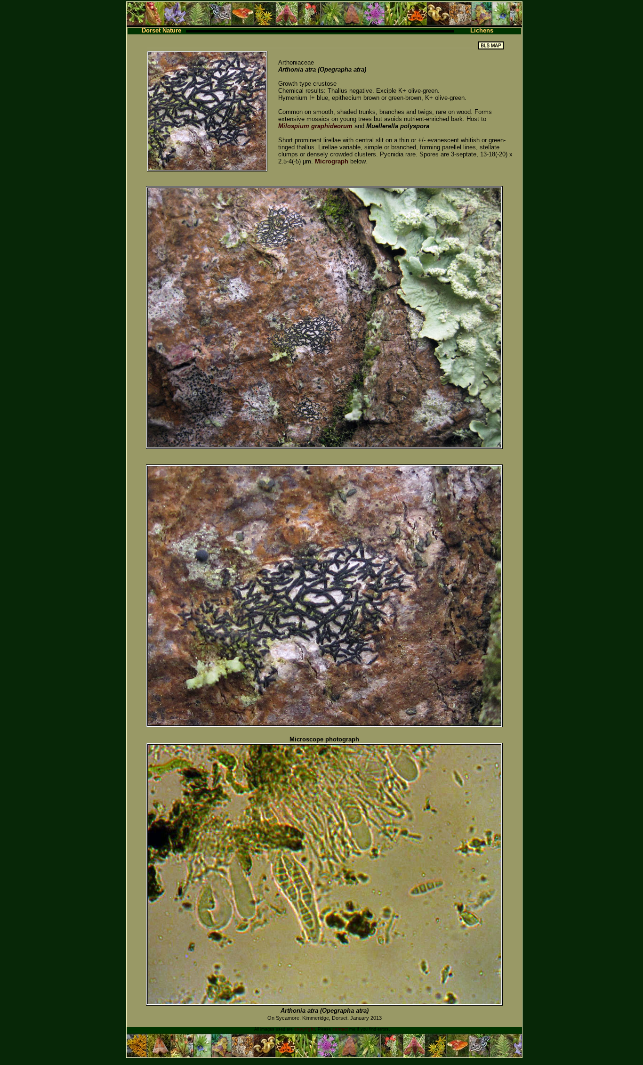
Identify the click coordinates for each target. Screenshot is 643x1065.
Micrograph (331, 161)
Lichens (481, 30)
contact (340, 1029)
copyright (304, 1029)
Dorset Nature (161, 30)
